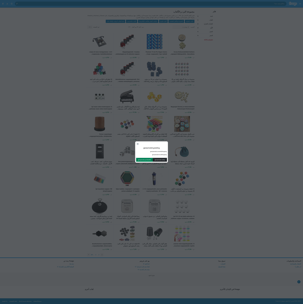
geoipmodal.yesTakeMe (144, 159)
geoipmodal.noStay (160, 159)
